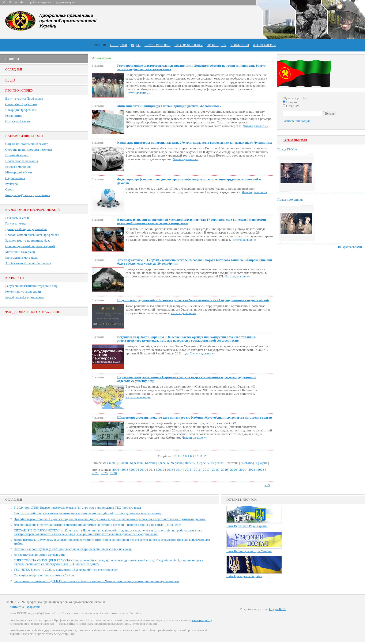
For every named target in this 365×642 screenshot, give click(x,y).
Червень (176, 463)
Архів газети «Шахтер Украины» (28, 263)
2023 (260, 469)
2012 (161, 469)
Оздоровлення (15, 178)
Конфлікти (14, 278)
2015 (188, 469)
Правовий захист (17, 155)
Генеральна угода (17, 217)
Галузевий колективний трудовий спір (31, 286)
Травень (163, 463)
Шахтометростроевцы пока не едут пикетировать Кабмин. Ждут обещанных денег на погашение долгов (194, 417)
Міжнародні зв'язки (18, 172)
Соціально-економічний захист (26, 144)
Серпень (203, 463)
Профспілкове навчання (21, 161)
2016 (197, 469)
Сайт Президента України (244, 576)
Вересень (217, 463)
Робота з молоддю (18, 166)
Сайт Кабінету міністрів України (249, 551)
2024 (95, 473)
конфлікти (239, 45)
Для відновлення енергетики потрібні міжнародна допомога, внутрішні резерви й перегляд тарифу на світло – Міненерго (97, 524)
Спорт (9, 189)
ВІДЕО (135, 45)
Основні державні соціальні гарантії (30, 246)
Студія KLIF (277, 609)
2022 (251, 469)
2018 (215, 469)
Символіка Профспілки (21, 104)
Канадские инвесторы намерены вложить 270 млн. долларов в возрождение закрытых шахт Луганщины (194, 142)
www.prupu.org (202, 620)
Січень (111, 463)
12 (205, 456)
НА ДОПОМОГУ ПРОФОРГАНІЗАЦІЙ (32, 209)
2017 (206, 469)
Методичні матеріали (20, 252)
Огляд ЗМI (13, 69)
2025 (104, 473)
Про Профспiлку (19, 90)
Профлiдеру (216, 45)
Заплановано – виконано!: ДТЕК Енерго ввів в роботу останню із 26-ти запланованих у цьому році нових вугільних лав (96, 581)
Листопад (247, 463)
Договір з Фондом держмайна (26, 229)
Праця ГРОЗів (287, 149)
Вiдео (10, 80)
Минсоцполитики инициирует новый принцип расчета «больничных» (169, 106)
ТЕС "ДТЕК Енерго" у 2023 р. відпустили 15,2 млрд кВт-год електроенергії (66, 569)
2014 (179, 469)
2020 (233, 469)
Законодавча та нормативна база (27, 240)
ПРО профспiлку (188, 45)
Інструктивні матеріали (21, 257)
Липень (190, 463)
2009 (134, 469)
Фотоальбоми (295, 140)
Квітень (150, 463)
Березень (136, 463)
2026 (113, 473)
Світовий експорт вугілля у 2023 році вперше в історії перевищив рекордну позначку (73, 549)
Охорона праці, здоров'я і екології (28, 149)
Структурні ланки (17, 121)
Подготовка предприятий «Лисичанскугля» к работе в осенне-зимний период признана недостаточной (193, 300)
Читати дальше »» (138, 93)
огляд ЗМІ (118, 45)
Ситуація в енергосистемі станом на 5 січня (44, 575)
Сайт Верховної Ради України (246, 526)
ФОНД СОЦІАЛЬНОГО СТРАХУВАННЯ (34, 312)
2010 (143, 469)
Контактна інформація (25, 606)
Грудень (261, 463)
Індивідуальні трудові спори (24, 297)
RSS (267, 485)
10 (197, 456)
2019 (224, 469)
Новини (99, 45)
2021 (242, 469)
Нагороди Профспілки (20, 110)
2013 (170, 469)
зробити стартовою (40, 2)
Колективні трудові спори (23, 291)
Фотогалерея (264, 45)
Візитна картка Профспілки (24, 98)
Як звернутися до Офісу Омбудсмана (39, 554)
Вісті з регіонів (157, 45)
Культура (11, 183)
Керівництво (13, 115)
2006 (115, 469)
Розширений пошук (296, 121)
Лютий (123, 463)
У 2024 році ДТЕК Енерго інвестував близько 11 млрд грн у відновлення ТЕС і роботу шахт (77, 507)
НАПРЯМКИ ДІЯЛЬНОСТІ (24, 136)
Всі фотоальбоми (350, 247)
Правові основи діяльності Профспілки (32, 235)
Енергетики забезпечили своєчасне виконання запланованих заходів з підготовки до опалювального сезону (87, 513)
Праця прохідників (290, 199)
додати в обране (66, 2)
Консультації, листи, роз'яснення (27, 195)
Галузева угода (15, 223)
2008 (124, 469)
